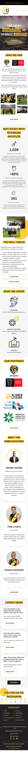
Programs (14, 310)
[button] (14, 40)
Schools (14, 350)
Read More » (10, 623)
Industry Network (14, 329)
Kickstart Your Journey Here (13, 3)
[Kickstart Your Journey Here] (22, 3)
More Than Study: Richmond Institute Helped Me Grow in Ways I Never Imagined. (14, 659)
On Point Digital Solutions (14, 748)
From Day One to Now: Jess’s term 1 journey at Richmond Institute (12, 635)
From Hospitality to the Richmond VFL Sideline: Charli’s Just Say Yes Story (13, 610)
